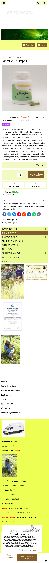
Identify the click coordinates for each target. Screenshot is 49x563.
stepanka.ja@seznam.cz (18, 508)
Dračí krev (7, 249)
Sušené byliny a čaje (11, 253)
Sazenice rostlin (10, 245)
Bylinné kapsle (11, 222)
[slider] (25, 117)
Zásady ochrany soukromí (28, 550)
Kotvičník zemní (9, 229)
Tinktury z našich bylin (12, 241)
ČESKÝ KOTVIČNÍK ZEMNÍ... (20, 12)
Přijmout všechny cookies (27, 557)
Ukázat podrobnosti (9, 556)
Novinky (6, 261)
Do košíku (37, 174)
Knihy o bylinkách (10, 257)
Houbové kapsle (9, 237)
